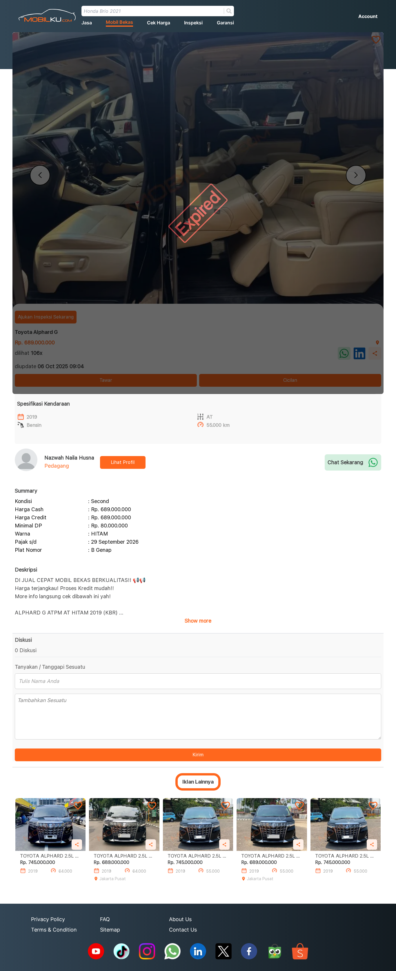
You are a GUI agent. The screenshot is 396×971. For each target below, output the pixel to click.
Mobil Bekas (119, 22)
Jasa (86, 23)
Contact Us (183, 930)
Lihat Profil (123, 462)
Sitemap (110, 930)
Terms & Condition (54, 930)
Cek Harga (158, 23)
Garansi (225, 23)
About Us (180, 919)
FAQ (105, 919)
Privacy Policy (48, 919)
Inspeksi (193, 23)
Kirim (198, 754)
